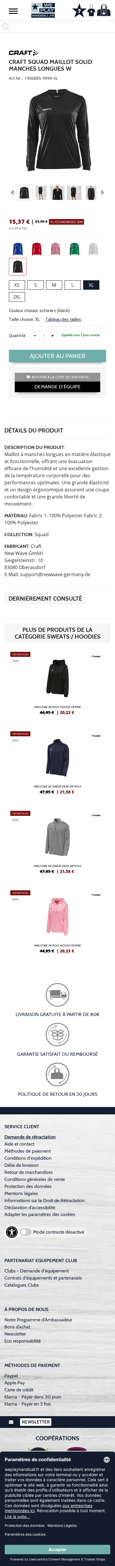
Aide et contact (19, 1144)
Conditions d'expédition (29, 1158)
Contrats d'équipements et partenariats (43, 1278)
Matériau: (16, 515)
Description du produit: (34, 447)
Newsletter (15, 1334)
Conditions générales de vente (34, 1179)
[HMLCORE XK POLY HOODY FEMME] (57, 685)
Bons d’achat (17, 1327)
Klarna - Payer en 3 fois (27, 1404)
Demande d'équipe (57, 387)
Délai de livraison (21, 1165)
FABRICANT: (16, 546)
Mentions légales (21, 1193)
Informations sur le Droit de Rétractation (44, 1200)
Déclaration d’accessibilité (29, 1207)
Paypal (11, 1375)
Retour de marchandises (29, 1172)
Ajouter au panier (58, 355)
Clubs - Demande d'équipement (36, 1271)
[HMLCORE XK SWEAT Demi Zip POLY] (57, 765)
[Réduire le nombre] (34, 335)
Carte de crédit (18, 1390)
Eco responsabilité (22, 1341)
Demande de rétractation (30, 1137)
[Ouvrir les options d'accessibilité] (11, 1232)
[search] (57, 27)
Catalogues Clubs (21, 1285)
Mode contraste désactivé (58, 1232)
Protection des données (28, 1186)
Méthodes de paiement (28, 1151)
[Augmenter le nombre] (52, 335)
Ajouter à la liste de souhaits (60, 377)
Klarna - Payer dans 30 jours (32, 1397)
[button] (13, 11)
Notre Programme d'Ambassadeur (38, 1320)
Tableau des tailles (63, 319)
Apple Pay (14, 1383)
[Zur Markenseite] (23, 54)
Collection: (18, 534)
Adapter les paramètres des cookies (39, 1214)
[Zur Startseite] (43, 10)
